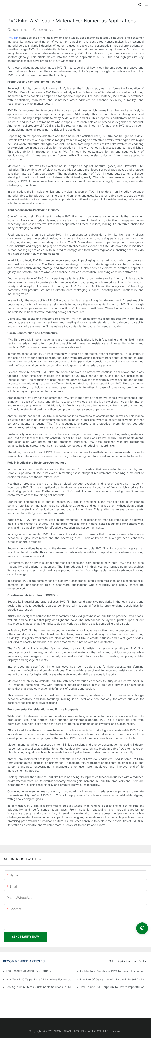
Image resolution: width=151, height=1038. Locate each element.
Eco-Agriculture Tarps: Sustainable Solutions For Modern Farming (40, 987)
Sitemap (116, 1031)
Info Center (140, 961)
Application (123, 961)
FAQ (111, 961)
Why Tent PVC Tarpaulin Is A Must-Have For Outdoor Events (40, 979)
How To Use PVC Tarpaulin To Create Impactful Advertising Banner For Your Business (114, 987)
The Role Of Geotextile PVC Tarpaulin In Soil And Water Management (114, 979)
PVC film (12, 37)
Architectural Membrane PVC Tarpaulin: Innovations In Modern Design (114, 971)
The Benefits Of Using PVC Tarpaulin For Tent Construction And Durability (29, 970)
